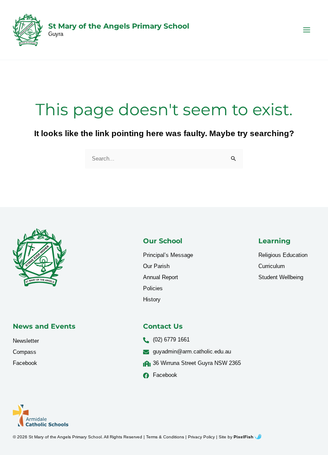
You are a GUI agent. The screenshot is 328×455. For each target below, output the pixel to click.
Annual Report (160, 277)
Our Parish (156, 266)
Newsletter (26, 341)
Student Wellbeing (280, 277)
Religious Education (283, 255)
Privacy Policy (201, 437)
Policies (153, 288)
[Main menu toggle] (307, 29)
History (152, 299)
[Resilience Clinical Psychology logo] (39, 257)
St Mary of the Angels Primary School (118, 26)
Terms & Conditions (165, 437)
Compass (24, 352)
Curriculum (271, 266)
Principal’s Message (168, 255)
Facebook (25, 363)
